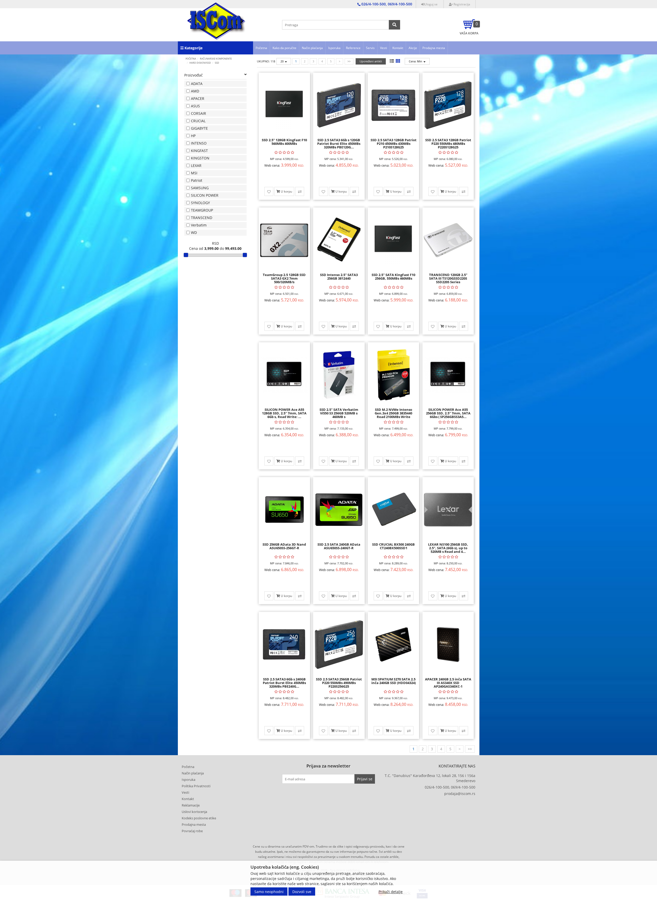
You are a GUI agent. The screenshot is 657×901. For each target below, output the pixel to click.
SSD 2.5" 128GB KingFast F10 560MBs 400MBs (284, 142)
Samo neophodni (269, 891)
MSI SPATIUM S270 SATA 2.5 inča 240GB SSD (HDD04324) (393, 681)
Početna (261, 48)
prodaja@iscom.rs (459, 793)
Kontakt (397, 48)
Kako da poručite (284, 48)
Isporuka (334, 48)
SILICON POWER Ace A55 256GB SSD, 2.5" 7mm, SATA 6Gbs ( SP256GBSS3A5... (448, 413)
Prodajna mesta (433, 48)
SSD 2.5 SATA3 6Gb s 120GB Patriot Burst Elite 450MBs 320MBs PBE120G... (338, 144)
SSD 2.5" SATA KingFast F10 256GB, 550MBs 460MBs (393, 276)
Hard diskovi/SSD (200, 62)
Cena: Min (416, 61)
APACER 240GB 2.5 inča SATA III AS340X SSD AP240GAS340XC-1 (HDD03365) (448, 685)
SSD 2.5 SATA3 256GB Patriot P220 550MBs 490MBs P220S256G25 (339, 683)
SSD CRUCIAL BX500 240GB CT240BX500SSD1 (393, 546)
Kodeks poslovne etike (199, 818)
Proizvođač (193, 75)
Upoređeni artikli (371, 61)
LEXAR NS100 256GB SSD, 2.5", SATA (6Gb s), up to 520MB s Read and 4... (448, 548)
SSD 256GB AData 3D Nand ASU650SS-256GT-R (284, 546)
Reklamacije (191, 805)
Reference (353, 48)
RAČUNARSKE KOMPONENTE (216, 58)
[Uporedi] (299, 191)
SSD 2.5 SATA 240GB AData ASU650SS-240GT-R (338, 546)
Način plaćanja (312, 48)
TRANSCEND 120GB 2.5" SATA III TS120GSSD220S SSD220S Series (448, 278)
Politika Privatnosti (196, 786)
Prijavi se (364, 778)
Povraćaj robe (192, 831)
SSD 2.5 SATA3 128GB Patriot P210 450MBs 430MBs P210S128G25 (394, 144)
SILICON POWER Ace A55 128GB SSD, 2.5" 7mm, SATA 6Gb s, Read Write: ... (284, 413)
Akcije (413, 48)
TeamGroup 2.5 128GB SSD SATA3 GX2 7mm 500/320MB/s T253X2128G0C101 (284, 280)
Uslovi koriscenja (194, 811)
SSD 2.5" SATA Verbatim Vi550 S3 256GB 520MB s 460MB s (339, 413)
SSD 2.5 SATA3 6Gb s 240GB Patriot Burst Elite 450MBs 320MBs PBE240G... (284, 683)
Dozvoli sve (301, 891)
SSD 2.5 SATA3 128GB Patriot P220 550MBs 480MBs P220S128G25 (448, 144)
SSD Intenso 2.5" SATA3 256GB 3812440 (339, 276)
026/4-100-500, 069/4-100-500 (450, 787)
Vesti (383, 48)
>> (349, 61)
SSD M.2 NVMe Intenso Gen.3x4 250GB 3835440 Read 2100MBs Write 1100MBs (393, 415)
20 (282, 61)
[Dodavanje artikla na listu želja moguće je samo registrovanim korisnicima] (268, 191)
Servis (370, 48)
